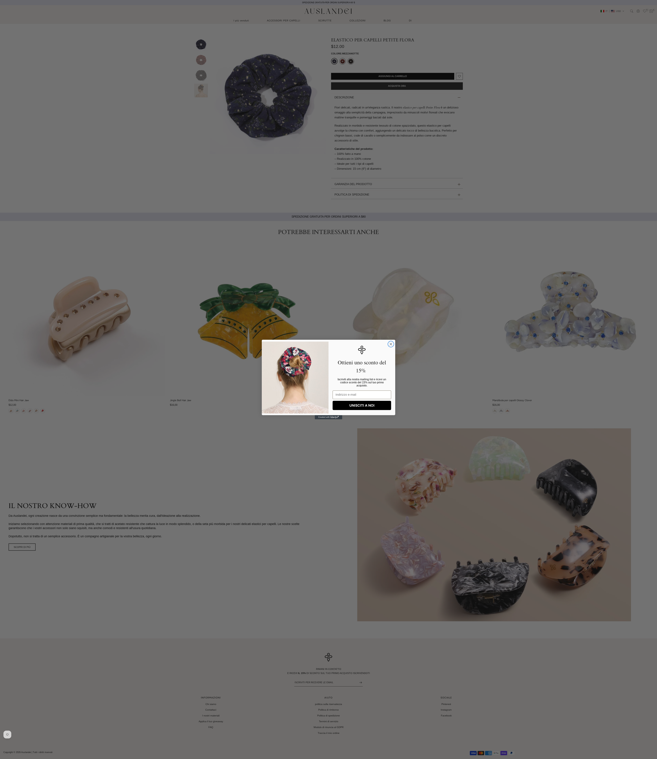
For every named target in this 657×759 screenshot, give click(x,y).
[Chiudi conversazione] (391, 344)
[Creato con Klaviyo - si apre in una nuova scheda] (328, 417)
